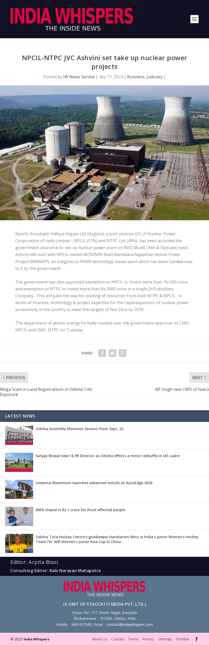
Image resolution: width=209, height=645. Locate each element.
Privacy (148, 639)
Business (136, 77)
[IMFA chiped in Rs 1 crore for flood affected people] (19, 516)
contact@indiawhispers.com (130, 624)
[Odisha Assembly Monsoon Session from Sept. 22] (19, 435)
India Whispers (36, 639)
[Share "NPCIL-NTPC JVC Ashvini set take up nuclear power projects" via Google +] (122, 353)
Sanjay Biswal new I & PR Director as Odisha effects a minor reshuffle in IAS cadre (107, 455)
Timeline (182, 639)
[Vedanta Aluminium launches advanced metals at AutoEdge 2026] (19, 489)
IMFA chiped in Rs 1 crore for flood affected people (80, 509)
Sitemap (165, 639)
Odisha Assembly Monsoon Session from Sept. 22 (79, 428)
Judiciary (155, 77)
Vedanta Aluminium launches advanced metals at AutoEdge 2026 (94, 482)
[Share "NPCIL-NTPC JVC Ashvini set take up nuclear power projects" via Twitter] (112, 353)
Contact (117, 639)
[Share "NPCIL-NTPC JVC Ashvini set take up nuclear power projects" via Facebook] (102, 353)
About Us (99, 639)
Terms (133, 639)
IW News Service (79, 77)
